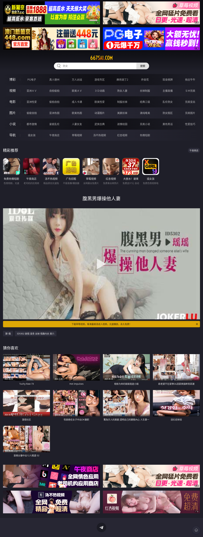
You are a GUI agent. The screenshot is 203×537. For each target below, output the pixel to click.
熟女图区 (168, 113)
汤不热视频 (99, 135)
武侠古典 (100, 124)
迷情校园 (122, 124)
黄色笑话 (168, 124)
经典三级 (145, 102)
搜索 (142, 66)
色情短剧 (145, 135)
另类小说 (145, 124)
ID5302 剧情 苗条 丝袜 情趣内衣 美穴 (35, 333)
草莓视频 (77, 135)
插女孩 (32, 135)
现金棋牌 (168, 79)
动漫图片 (100, 113)
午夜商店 (54, 135)
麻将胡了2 (122, 79)
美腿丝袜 (122, 113)
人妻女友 (77, 124)
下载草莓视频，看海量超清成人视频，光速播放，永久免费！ (101, 324)
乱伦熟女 (168, 102)
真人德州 (54, 79)
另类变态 (190, 102)
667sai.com (101, 58)
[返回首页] (196, 530)
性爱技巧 (190, 124)
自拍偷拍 (54, 90)
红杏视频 (122, 135)
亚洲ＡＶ (32, 90)
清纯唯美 (145, 113)
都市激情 (32, 124)
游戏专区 (100, 79)
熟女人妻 (122, 90)
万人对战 (77, 79)
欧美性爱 (100, 102)
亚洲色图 (54, 113)
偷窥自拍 (32, 113)
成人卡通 (77, 102)
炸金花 (145, 79)
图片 (12, 113)
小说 (12, 124)
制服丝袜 (122, 102)
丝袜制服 (145, 90)
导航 (12, 135)
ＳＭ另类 (190, 90)
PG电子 (31, 79)
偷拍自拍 (54, 102)
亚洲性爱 (32, 102)
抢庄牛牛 (190, 79)
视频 (12, 90)
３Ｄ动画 (100, 90)
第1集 (8, 333)
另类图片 (190, 113)
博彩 (12, 79)
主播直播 (168, 90)
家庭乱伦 (54, 124)
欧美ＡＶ (77, 90)
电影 (12, 102)
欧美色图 (77, 113)
